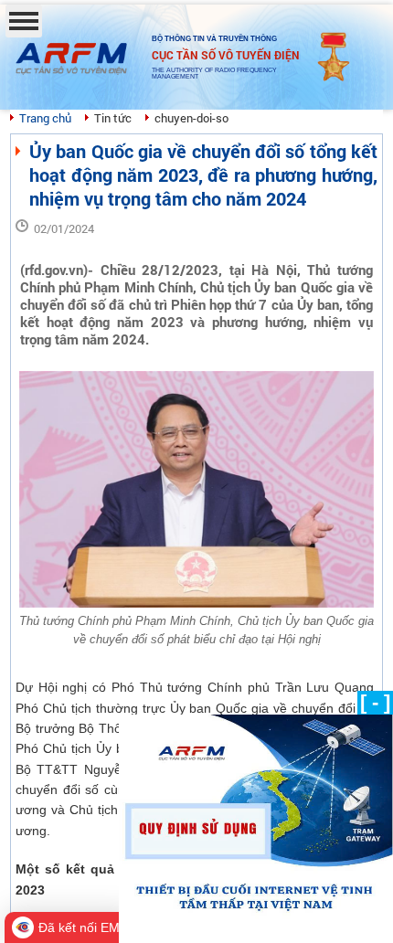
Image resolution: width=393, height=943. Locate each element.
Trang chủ (45, 118)
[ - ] (375, 702)
